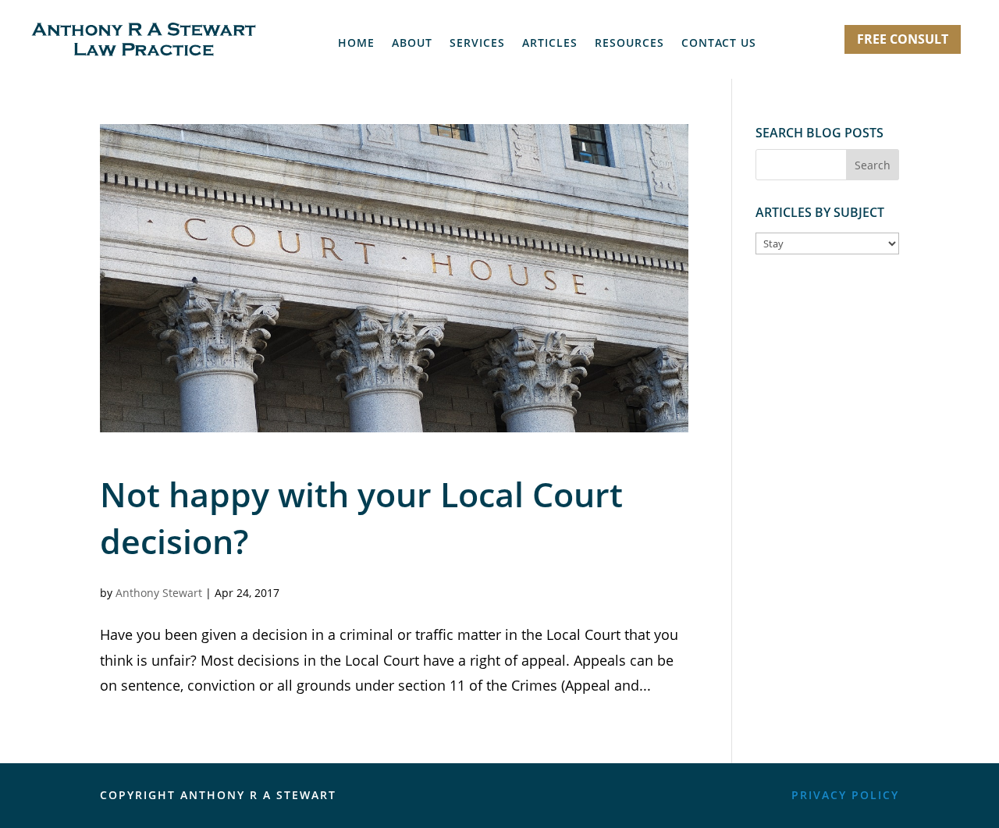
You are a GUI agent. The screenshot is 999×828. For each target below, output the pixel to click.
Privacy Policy (845, 794)
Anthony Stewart (159, 592)
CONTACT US (718, 43)
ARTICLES (550, 43)
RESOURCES (629, 43)
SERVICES (477, 43)
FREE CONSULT (902, 39)
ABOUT (412, 43)
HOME (356, 43)
